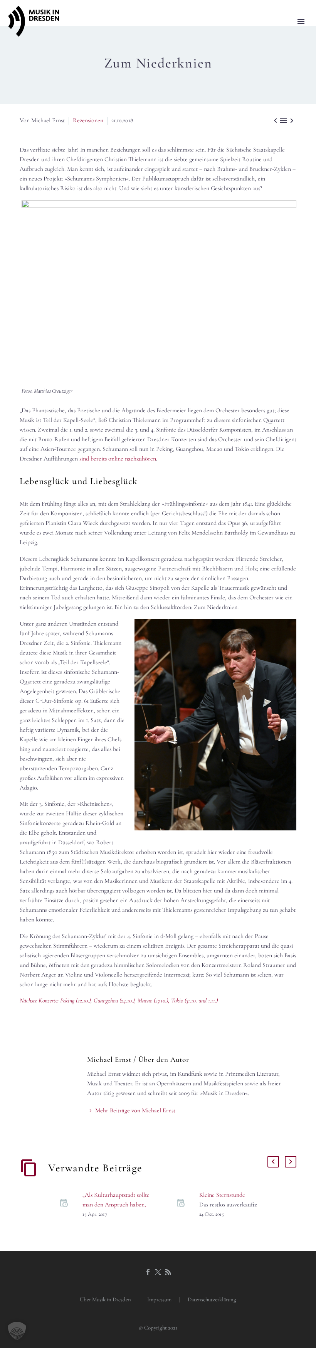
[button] (17, 1331)
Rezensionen (88, 120)
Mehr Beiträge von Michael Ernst (135, 1110)
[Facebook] (148, 1272)
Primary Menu (301, 21)
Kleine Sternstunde (222, 1195)
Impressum (159, 1299)
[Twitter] (158, 1272)
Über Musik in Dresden (105, 1299)
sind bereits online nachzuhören (117, 458)
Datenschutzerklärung (212, 1299)
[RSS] (168, 1272)
